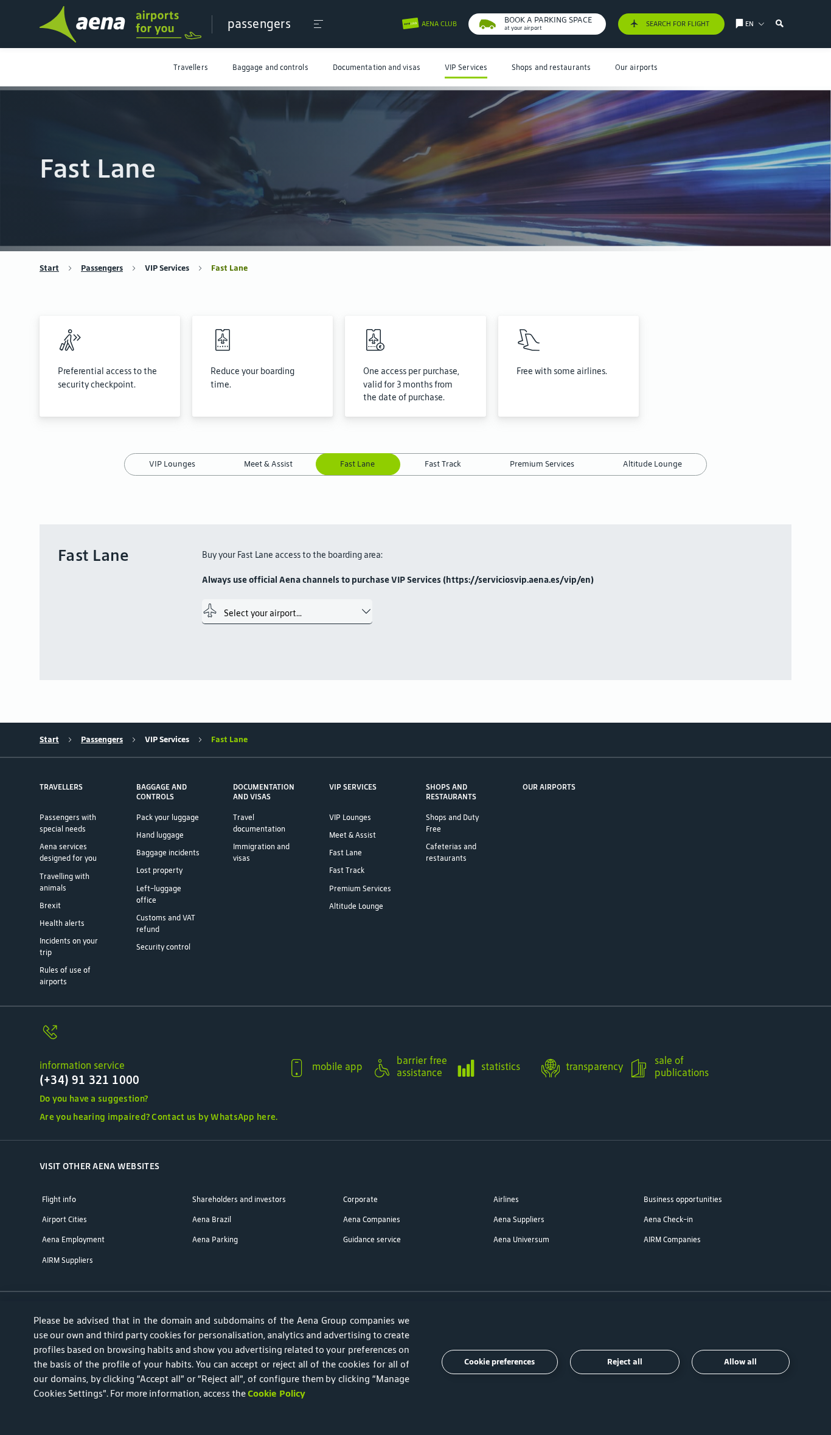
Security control (163, 946)
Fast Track (443, 464)
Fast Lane (358, 464)
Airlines (506, 1199)
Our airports (636, 67)
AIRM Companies (672, 1239)
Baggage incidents (168, 852)
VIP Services (466, 67)
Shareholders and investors (239, 1199)
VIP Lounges (172, 464)
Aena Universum (521, 1239)
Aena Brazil (211, 1219)
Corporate (360, 1199)
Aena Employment (73, 1239)
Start (49, 268)
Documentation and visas (376, 67)
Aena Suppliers (518, 1219)
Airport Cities (64, 1219)
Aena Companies (371, 1219)
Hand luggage (160, 834)
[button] (318, 24)
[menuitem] (190, 67)
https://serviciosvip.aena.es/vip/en (518, 579)
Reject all (624, 1362)
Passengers (102, 268)
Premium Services (542, 464)
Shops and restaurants (551, 67)
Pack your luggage (167, 817)
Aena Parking (215, 1239)
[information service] (158, 1038)
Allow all (740, 1362)
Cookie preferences (499, 1362)
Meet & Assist (268, 464)
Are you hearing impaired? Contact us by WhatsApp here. (158, 1116)
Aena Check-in (668, 1219)
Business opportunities (683, 1199)
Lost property (159, 870)
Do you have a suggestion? (94, 1098)
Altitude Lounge (652, 464)
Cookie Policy (276, 1393)
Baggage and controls (270, 67)
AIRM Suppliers (67, 1260)
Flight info (59, 1199)
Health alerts (62, 923)
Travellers (190, 67)
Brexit (50, 905)
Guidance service (372, 1239)
